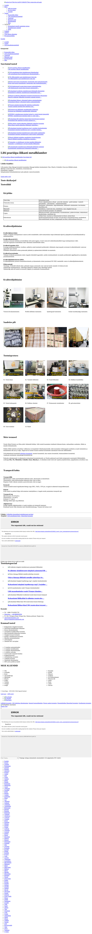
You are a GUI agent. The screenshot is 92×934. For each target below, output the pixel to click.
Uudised (6, 31)
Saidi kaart (3, 694)
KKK (9, 29)
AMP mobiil (10, 694)
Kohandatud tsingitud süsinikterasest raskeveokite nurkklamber (26, 134)
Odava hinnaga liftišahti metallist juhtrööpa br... (26, 577)
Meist (5, 7)
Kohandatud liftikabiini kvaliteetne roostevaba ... (26, 598)
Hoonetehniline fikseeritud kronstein (67, 703)
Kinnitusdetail (12, 21)
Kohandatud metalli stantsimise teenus (18, 26)
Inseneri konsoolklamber (36, 703)
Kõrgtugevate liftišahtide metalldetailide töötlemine (22, 111)
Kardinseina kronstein (85, 703)
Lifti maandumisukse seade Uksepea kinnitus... (25, 591)
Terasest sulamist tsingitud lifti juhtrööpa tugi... (21, 106)
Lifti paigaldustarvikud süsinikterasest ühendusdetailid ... (24, 74)
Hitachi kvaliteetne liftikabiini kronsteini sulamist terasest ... (24, 97)
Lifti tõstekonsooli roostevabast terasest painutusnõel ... (23, 88)
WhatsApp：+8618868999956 (13, 614)
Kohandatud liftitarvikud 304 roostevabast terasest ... (27, 605)
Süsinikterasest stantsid (14, 28)
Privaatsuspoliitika (9, 36)
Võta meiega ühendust (10, 34)
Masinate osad (12, 19)
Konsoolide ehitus (13, 15)
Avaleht (6, 5)
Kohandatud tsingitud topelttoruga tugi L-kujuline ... (27, 584)
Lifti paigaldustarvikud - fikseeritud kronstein (20, 516)
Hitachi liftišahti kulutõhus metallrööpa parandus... (22, 139)
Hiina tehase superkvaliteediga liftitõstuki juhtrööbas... (23, 125)
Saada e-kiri (4, 706)
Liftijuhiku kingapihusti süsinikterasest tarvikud (19, 514)
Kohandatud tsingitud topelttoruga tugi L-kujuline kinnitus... (25, 130)
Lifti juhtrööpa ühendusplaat (20, 703)
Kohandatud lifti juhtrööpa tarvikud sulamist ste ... (22, 120)
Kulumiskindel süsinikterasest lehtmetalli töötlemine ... (23, 148)
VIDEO (6, 32)
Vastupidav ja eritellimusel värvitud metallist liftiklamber (24, 143)
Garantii (10, 11)
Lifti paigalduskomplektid (15, 16)
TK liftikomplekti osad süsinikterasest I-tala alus (21, 78)
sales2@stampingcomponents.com (14, 619)
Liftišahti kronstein (6, 703)
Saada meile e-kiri (6, 176)
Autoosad (10, 18)
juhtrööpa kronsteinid (26, 453)
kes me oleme (12, 10)
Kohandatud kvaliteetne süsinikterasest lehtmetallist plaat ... (24, 92)
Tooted (6, 13)
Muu (9, 23)
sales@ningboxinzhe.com (11, 617)
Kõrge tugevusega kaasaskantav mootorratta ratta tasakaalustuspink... (27, 83)
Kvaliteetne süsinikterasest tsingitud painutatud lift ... (27, 571)
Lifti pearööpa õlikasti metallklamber (18, 69)
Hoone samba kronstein (50, 703)
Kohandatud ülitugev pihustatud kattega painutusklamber (24, 102)
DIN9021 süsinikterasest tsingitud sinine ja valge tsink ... (24, 116)
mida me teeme (12, 8)
